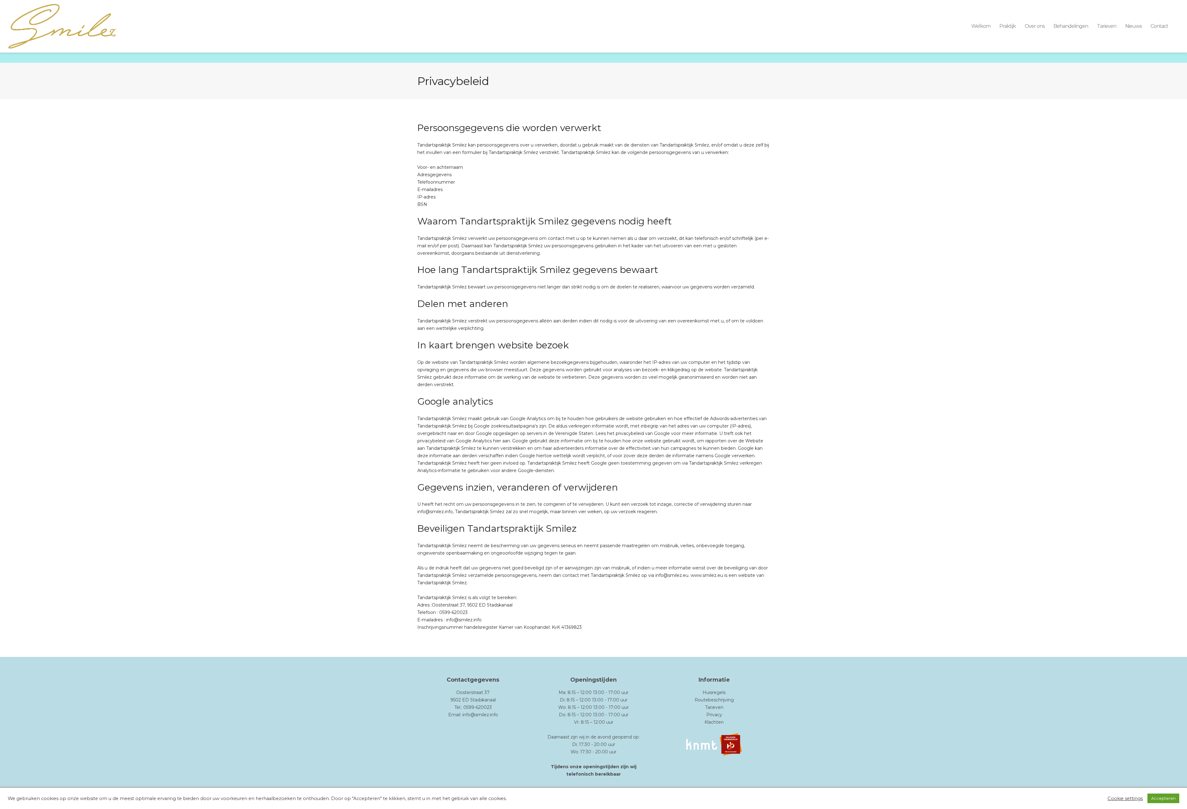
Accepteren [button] (1163, 798)
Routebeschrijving (714, 700)
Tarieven (714, 707)
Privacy (714, 714)
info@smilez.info (480, 714)
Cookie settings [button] (1125, 798)
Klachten (714, 722)
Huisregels (714, 692)
